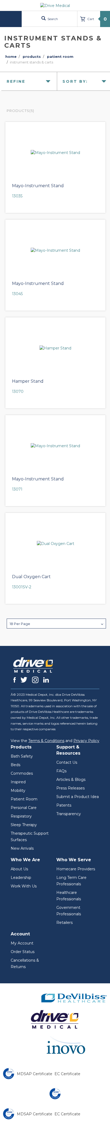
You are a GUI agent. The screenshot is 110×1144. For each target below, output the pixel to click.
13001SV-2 (21, 587)
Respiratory (21, 816)
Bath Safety (22, 756)
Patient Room (24, 799)
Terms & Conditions (46, 740)
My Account (22, 943)
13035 (17, 196)
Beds (15, 764)
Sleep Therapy (24, 824)
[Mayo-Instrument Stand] (55, 153)
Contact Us (66, 762)
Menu (11, 19)
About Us (19, 869)
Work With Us (24, 886)
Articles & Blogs (70, 779)
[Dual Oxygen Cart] (55, 544)
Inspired (18, 782)
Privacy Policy (86, 740)
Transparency (68, 813)
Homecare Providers (75, 869)
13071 (17, 489)
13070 (17, 391)
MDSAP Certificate (34, 1073)
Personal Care (24, 807)
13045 (17, 293)
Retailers (64, 922)
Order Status (22, 951)
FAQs (61, 771)
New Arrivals (22, 848)
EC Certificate (67, 1073)
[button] (56, 624)
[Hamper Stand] (55, 348)
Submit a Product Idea (77, 796)
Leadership (21, 877)
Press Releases (70, 788)
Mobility (18, 790)
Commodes (22, 773)
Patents (63, 805)
